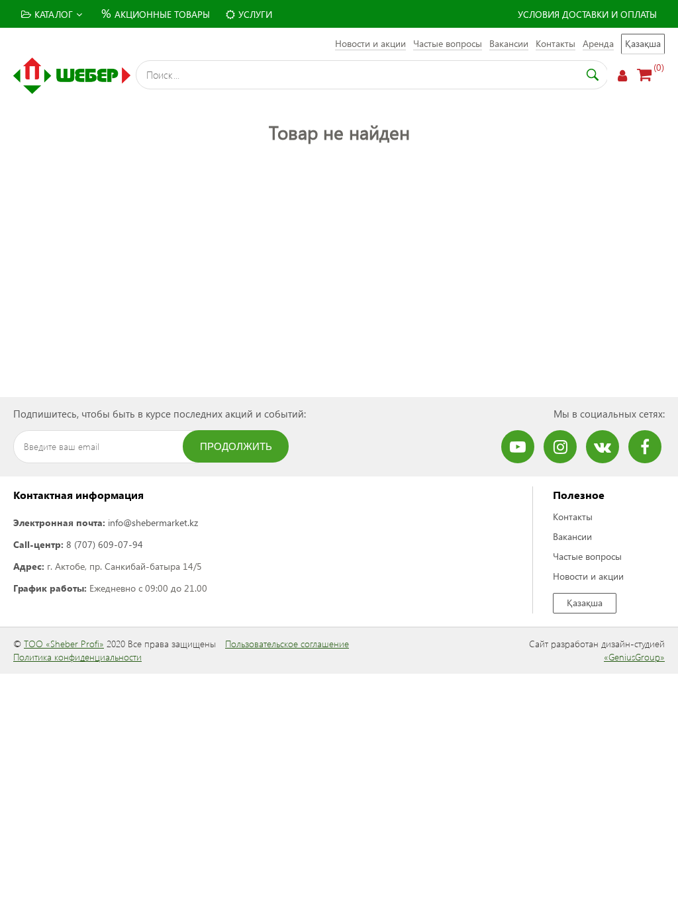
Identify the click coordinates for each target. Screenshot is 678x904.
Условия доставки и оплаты (587, 14)
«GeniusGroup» (634, 657)
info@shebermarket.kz (153, 522)
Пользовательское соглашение (287, 643)
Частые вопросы (447, 43)
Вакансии (508, 43)
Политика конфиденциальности (77, 657)
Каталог (53, 14)
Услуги (255, 14)
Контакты (555, 43)
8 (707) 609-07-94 (104, 544)
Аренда (598, 43)
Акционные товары (155, 13)
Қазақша (643, 43)
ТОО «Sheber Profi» (64, 643)
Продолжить (236, 446)
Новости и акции (370, 43)
